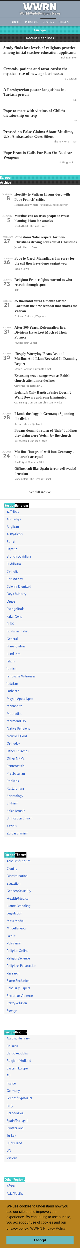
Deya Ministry (16, 594)
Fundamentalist (17, 631)
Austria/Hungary (18, 1038)
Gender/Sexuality (19, 891)
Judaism (12, 683)
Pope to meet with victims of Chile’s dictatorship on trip (34, 113)
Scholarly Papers (18, 988)
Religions (31, 22)
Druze (11, 601)
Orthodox (13, 743)
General (12, 639)
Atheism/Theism (18, 861)
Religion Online (17, 951)
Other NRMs (16, 758)
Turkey (11, 1135)
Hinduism (13, 654)
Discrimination (17, 876)
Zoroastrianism (17, 833)
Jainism (12, 668)
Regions (48, 22)
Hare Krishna (16, 646)
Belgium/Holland (19, 1061)
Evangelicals (15, 609)
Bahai (11, 541)
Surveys (12, 1011)
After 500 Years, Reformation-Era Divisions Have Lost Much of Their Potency (40, 332)
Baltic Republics (18, 1053)
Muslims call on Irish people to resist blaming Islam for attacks (41, 218)
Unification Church (19, 818)
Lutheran (13, 691)
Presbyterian (16, 773)
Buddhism (14, 564)
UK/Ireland (14, 1143)
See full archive (40, 492)
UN (9, 1150)
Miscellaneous (17, 928)
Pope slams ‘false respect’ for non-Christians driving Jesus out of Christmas (45, 239)
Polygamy (14, 943)
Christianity (15, 579)
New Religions (17, 736)
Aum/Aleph (15, 534)
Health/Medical (18, 898)
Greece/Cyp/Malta (19, 1098)
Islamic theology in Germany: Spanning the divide (44, 416)
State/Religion (17, 1003)
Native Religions (18, 728)
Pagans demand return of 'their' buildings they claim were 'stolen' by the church (45, 433)
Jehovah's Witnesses (21, 676)
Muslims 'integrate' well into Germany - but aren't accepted (44, 454)
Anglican (13, 526)
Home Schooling (18, 906)
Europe (40, 30)
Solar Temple (16, 811)
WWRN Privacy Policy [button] (48, 1228)
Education (13, 883)
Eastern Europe (17, 1068)
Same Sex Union (18, 981)
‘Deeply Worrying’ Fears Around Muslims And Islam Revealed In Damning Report (45, 359)
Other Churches (18, 751)
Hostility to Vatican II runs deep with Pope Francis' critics (42, 196)
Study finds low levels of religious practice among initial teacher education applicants (39, 50)
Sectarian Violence (20, 996)
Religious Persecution (21, 966)
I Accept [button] (40, 1240)
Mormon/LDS (16, 721)
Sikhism (12, 803)
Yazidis (12, 826)
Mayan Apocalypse (20, 699)
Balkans (12, 1046)
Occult (11, 936)
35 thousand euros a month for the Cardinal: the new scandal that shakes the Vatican (45, 306)
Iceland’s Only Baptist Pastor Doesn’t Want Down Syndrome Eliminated (42, 394)
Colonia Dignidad (19, 586)
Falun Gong (14, 616)
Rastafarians (15, 788)
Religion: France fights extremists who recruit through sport (43, 282)
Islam (11, 661)
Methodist (14, 714)
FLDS (10, 624)
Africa (11, 1186)
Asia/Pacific (15, 1193)
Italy (10, 1106)
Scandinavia (15, 1113)
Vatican (12, 1158)
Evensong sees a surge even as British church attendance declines (42, 378)
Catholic (12, 571)
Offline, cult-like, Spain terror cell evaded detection (45, 471)
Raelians (13, 781)
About (16, 22)
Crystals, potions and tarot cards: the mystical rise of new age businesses (35, 71)
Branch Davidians (19, 556)
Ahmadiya (14, 519)
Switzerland (15, 1128)
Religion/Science (18, 958)
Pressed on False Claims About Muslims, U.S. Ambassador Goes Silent (38, 134)
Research (13, 973)
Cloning (12, 868)
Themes (63, 22)
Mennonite (14, 706)
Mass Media (15, 921)
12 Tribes (13, 511)
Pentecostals (15, 766)
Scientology (15, 796)
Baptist (12, 549)
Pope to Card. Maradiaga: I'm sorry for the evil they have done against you (44, 260)
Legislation (14, 913)
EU (8, 1076)
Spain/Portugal (17, 1121)
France (11, 1083)
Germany (13, 1091)
